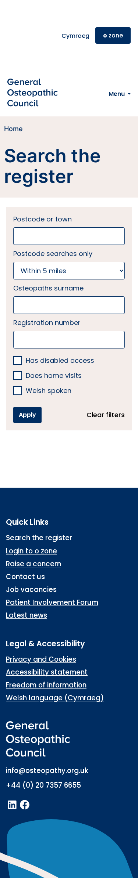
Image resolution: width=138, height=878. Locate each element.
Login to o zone (31, 551)
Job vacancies (31, 590)
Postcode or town (42, 219)
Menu (117, 94)
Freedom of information (46, 685)
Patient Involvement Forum (52, 602)
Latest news (26, 615)
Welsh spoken (48, 391)
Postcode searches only (52, 253)
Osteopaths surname (48, 288)
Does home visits (54, 376)
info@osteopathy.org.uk (47, 771)
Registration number (47, 322)
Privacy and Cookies (41, 659)
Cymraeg (75, 36)
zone (113, 35)
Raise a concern (33, 564)
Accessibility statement (47, 672)
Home (13, 129)
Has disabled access (60, 361)
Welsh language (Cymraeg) (55, 698)
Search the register (39, 538)
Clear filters (105, 414)
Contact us (25, 577)
